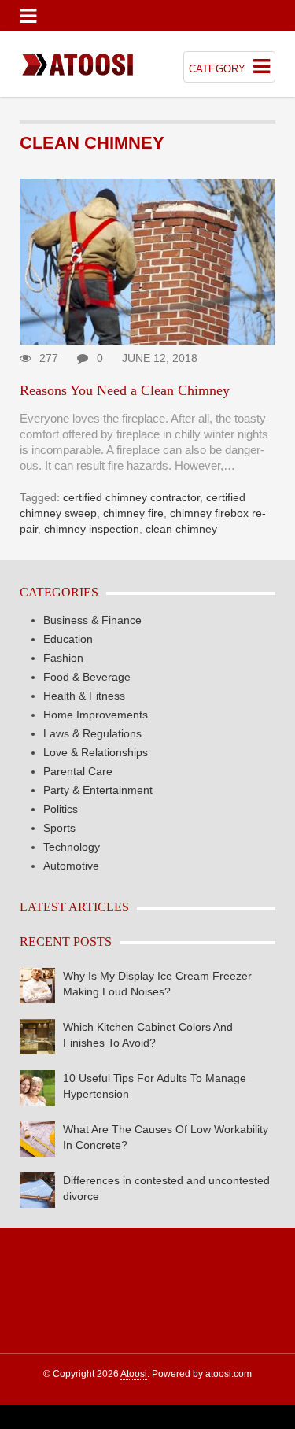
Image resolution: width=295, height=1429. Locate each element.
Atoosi (133, 1373)
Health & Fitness (84, 695)
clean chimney (181, 528)
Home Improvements (95, 714)
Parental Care (77, 771)
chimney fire (133, 513)
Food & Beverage (87, 676)
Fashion (63, 658)
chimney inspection (91, 528)
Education (68, 639)
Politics (60, 809)
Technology (71, 846)
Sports (59, 828)
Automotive (71, 865)
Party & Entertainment (98, 790)
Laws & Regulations (92, 733)
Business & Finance (92, 620)
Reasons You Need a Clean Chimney (125, 390)
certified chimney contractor (131, 497)
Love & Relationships (95, 752)
